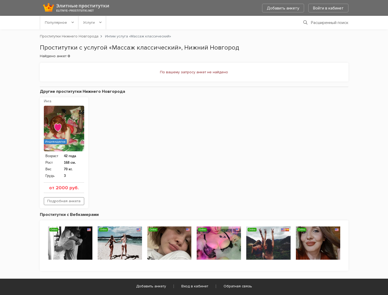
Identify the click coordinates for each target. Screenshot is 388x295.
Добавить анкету (283, 8)
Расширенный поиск (329, 22)
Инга (47, 101)
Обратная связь (238, 286)
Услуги (89, 22)
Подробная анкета (64, 201)
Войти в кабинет (328, 8)
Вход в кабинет (194, 286)
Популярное (56, 22)
